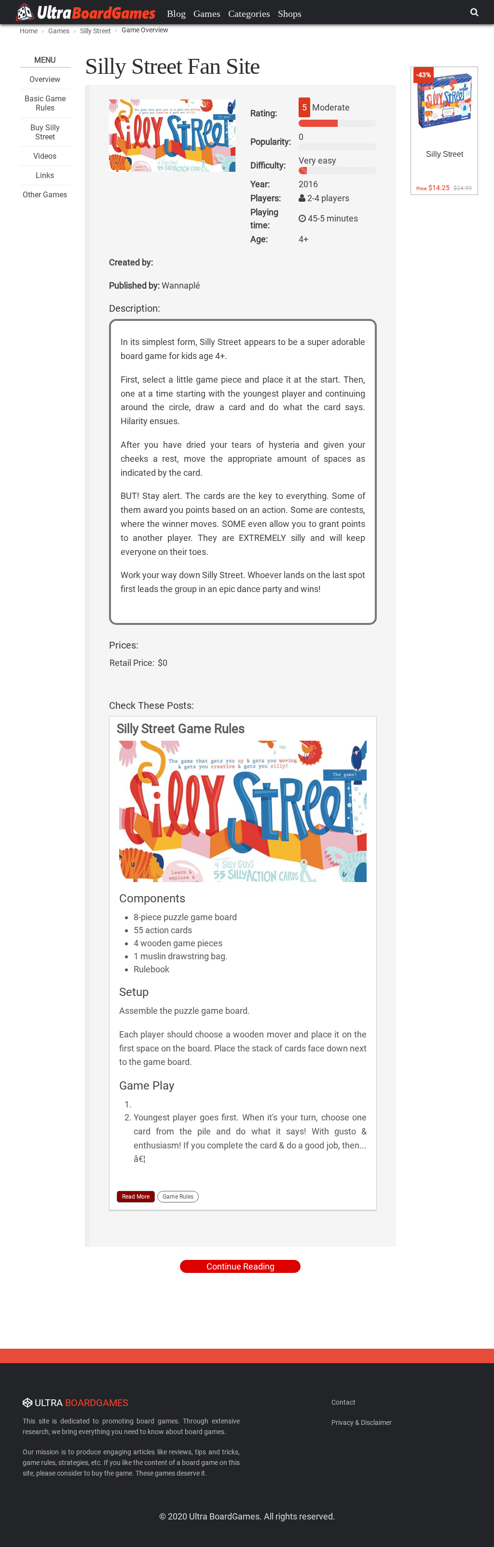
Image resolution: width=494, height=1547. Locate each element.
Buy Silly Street (45, 132)
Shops (290, 13)
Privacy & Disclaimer (361, 1422)
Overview (44, 79)
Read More (136, 1196)
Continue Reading (240, 1266)
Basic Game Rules (45, 103)
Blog (176, 13)
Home (29, 31)
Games (206, 13)
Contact (343, 1402)
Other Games (45, 194)
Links (45, 175)
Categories (249, 13)
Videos (44, 156)
